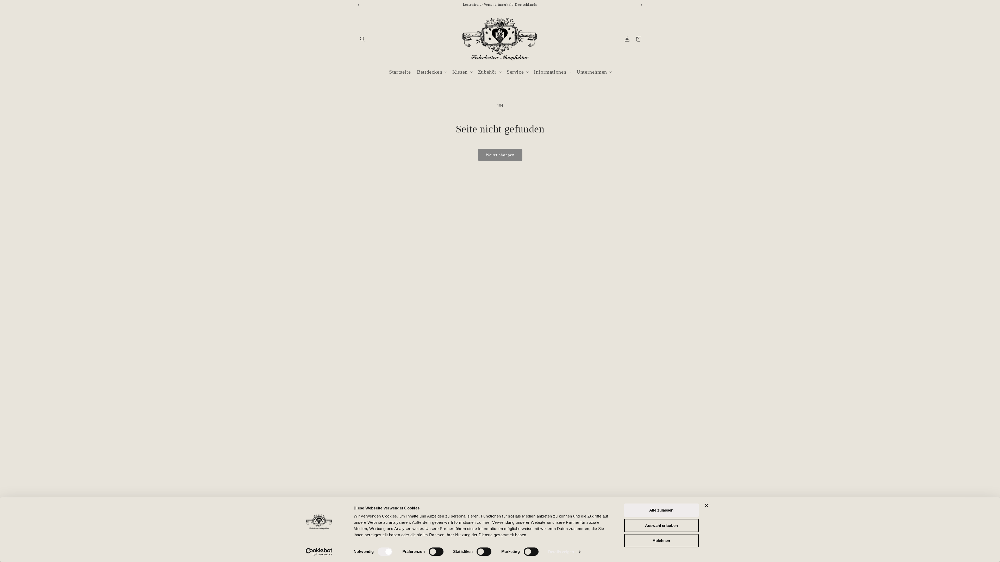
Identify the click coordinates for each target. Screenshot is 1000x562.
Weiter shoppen (500, 155)
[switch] (436, 551)
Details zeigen (561, 552)
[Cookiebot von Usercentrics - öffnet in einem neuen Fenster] (319, 552)
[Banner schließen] (706, 505)
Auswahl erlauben (661, 525)
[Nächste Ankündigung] (641, 5)
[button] (362, 39)
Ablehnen (661, 540)
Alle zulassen (661, 510)
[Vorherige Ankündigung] (358, 5)
